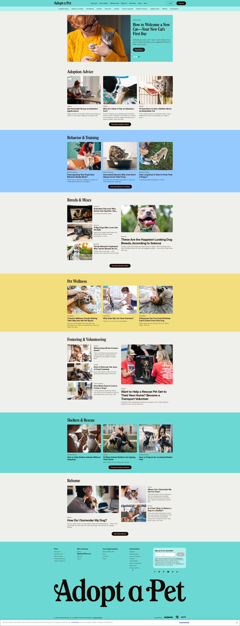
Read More (139, 50)
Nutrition (99, 9)
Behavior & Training (77, 9)
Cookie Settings (97, 617)
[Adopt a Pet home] (62, 3)
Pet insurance (174, 9)
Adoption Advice (64, 9)
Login (170, 3)
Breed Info (108, 9)
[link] (114, 3)
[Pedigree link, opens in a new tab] (177, 617)
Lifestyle (116, 9)
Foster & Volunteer (127, 9)
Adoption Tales (154, 9)
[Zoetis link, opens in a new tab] (183, 617)
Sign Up (181, 3)
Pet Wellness (90, 9)
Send (180, 554)
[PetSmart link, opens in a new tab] (168, 617)
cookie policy (75, 622)
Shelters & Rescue (141, 9)
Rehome (164, 9)
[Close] (237, 623)
